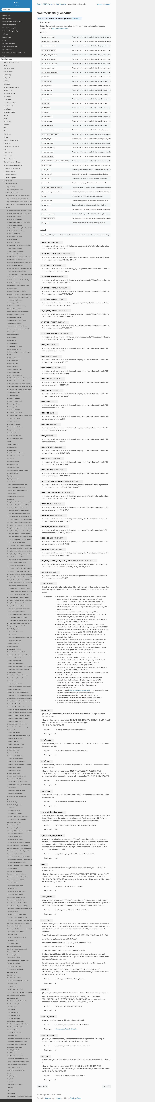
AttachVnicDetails (12, 331)
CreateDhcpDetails (12, 882)
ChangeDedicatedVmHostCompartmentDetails (19, 551)
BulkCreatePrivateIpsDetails (14, 401)
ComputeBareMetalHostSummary (16, 657)
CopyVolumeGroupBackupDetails (16, 796)
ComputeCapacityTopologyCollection (17, 675)
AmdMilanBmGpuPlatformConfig (16, 259)
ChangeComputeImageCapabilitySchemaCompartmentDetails (19, 539)
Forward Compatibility (9, 24)
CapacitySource (11, 493)
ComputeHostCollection (13, 732)
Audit (5, 118)
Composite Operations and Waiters (13, 53)
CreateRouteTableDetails (14, 963)
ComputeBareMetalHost (13, 649)
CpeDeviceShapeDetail (13, 810)
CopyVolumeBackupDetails (14, 793)
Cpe (8, 799)
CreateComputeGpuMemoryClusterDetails (18, 856)
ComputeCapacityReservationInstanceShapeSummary (19, 666)
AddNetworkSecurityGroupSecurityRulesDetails (19, 228)
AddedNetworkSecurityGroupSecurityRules (19, 245)
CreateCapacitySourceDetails (15, 833)
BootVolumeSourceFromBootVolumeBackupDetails (19, 381)
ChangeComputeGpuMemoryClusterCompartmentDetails (19, 528)
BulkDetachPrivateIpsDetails (15, 427)
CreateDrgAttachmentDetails (15, 885)
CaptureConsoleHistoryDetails (15, 496)
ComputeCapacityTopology (14, 672)
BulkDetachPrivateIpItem (14, 424)
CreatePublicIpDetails (13, 955)
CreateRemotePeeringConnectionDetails (18, 960)
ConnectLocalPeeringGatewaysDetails (17, 781)
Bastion (6, 124)
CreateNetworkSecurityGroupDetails (17, 949)
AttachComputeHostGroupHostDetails (17, 311)
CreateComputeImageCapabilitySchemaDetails (19, 865)
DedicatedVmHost (12, 1035)
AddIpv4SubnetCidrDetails (14, 225)
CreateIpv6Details (12, 934)
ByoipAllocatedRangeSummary (15, 455)
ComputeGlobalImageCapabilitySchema (18, 692)
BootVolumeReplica (12, 366)
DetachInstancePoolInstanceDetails (17, 1064)
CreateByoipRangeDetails (14, 828)
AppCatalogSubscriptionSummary (16, 305)
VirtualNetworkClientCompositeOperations (18, 204)
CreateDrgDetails (11, 888)
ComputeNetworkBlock (13, 773)
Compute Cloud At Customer (13, 165)
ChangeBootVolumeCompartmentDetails (18, 504)
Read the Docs (75, 1098)
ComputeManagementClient (14, 189)
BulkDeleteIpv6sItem (12, 407)
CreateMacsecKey (12, 940)
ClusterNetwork (11, 634)
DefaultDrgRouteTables (13, 1050)
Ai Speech (7, 78)
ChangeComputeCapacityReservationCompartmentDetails (19, 519)
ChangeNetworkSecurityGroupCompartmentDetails (19, 582)
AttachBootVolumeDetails (14, 308)
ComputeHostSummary (13, 750)
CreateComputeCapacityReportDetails (17, 845)
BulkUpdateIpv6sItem (13, 432)
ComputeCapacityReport (14, 660)
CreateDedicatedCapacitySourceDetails (18, 877)
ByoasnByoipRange (12, 444)
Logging (4, 40)
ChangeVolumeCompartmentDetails (17, 617)
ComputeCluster (11, 680)
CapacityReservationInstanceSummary (17, 490)
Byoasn (9, 441)
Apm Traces (7, 109)
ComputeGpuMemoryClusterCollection (18, 706)
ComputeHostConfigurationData (16, 738)
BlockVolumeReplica (12, 343)
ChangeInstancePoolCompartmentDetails (18, 571)
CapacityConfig (11, 481)
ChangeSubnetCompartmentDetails (17, 603)
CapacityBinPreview (12, 479)
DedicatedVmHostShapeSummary (16, 1044)
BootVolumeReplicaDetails (14, 369)
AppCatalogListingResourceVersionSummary (19, 297)
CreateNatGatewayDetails (14, 946)
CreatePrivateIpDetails (13, 952)
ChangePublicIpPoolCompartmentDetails (18, 588)
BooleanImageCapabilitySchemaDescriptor (19, 352)
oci (16, 3)
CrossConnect (11, 1009)
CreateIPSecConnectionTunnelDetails (17, 903)
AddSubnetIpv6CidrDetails (14, 236)
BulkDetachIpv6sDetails (13, 418)
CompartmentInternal (13, 643)
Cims (5, 149)
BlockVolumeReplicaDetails (14, 346)
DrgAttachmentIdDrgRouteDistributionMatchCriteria (19, 1096)
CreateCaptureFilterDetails (14, 836)
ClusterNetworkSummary (14, 640)
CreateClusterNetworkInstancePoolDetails (18, 842)
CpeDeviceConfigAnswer (14, 802)
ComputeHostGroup (12, 741)
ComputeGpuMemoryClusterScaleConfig (18, 715)
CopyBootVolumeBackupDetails (16, 790)
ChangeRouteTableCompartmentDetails (18, 594)
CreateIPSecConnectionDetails (15, 900)
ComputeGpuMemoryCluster (15, 703)
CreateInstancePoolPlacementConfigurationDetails (19, 929)
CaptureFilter (10, 499)
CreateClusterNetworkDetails (15, 839)
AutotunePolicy (11, 337)
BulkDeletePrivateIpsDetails (14, 412)
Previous (43, 1086)
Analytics (7, 84)
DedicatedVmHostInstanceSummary (17, 1041)
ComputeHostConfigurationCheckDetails (18, 735)
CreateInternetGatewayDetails (15, 931)
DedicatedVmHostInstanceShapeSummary (18, 1038)
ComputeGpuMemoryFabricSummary (17, 727)
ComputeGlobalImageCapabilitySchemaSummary (19, 695)
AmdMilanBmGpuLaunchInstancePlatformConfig (19, 256)
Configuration (6, 18)
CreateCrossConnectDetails (14, 871)
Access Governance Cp (11, 62)
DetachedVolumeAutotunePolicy (16, 1070)
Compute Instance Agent (12, 168)
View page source (103, 4)
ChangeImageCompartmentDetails (16, 562)
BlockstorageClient (11, 183)
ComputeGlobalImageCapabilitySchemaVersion (19, 698)
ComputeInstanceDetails (14, 767)
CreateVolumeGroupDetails (14, 1004)
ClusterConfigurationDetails (14, 631)
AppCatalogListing (12, 288)
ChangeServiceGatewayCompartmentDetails (19, 600)
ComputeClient (10, 187)
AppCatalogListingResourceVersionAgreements (19, 294)
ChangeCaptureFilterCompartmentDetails (18, 513)
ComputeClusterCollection (14, 683)
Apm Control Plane (10, 103)
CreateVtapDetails (12, 1006)
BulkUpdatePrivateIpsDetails (15, 438)
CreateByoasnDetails (12, 825)
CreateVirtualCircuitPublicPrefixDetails (17, 980)
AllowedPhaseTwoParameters (15, 254)
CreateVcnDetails (11, 975)
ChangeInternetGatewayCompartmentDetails (19, 574)
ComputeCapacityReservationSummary (18, 669)
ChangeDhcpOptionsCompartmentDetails (18, 554)
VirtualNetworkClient (11, 193)
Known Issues (6, 37)
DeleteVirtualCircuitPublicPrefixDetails (17, 1058)
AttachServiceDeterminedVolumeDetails (18, 329)
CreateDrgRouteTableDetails (15, 894)
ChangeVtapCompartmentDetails (16, 626)
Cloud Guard (8, 156)
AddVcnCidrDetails (12, 239)
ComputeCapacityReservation (15, 663)
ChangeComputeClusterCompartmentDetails (19, 525)
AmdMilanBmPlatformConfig (15, 265)
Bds (5, 131)
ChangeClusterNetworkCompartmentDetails (19, 516)
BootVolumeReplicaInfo (13, 372)
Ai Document (8, 71)
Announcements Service (11, 87)
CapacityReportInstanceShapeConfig (17, 484)
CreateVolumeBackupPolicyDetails (16, 995)
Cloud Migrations (9, 159)
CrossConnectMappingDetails (15, 1021)
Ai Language (7, 75)
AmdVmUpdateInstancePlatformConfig (18, 285)
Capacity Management (11, 140)
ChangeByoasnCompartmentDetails (17, 507)
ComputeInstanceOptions (14, 770)
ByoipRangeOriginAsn (13, 464)
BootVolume (10, 355)
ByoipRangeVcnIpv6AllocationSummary (18, 470)
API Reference (7, 59)
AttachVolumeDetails (13, 334)
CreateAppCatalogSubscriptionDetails (17, 816)
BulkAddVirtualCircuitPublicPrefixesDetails (19, 389)
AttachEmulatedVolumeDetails (15, 314)
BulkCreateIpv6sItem (12, 395)
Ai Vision (6, 81)
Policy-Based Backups (60, 28)
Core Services (8, 181)
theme (58, 1098)
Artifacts (6, 115)
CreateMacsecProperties (13, 943)
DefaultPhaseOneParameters (15, 1053)
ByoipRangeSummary (13, 467)
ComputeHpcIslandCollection (15, 755)
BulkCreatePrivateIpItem (13, 398)
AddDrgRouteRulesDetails (14, 219)
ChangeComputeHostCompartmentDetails (18, 533)
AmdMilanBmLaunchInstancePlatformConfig (19, 262)
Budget (6, 137)
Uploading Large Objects (10, 46)
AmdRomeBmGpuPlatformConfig (16, 271)
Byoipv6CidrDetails (12, 473)
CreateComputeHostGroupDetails (16, 862)
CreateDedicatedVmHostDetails (15, 879)
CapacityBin (10, 476)
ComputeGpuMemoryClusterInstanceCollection (19, 709)
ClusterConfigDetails (12, 629)
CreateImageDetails (12, 911)
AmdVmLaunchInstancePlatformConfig (18, 280)
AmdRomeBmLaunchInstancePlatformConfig (19, 274)
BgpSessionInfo (11, 340)
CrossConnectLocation (13, 1015)
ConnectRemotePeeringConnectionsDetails (19, 784)
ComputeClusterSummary (14, 689)
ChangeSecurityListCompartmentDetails (18, 597)
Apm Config (7, 100)
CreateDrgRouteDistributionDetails (16, 891)
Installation (6, 15)
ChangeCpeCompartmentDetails (16, 542)
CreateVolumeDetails (12, 998)
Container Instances (10, 174)
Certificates (7, 143)
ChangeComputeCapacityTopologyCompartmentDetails (19, 522)
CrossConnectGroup (12, 1012)
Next (106, 1086)
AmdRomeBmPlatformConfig (15, 277)
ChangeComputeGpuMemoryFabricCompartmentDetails (19, 530)
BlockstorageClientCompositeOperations (17, 195)
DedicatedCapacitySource (14, 1032)
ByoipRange (10, 458)
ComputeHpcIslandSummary (15, 758)
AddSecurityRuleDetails (13, 233)
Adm (5, 65)
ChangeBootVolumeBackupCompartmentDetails (19, 502)
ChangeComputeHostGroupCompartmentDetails (19, 536)
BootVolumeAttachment (13, 357)
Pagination (5, 56)
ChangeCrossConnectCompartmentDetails (18, 545)
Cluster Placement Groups (12, 162)
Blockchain (7, 134)
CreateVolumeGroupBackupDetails (16, 1001)
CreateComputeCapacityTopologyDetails (18, 851)
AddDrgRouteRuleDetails (14, 216)
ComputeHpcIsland (12, 753)
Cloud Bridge (8, 153)
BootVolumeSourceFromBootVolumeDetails (19, 383)
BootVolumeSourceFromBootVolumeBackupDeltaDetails (19, 378)
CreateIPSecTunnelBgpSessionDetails (17, 905)
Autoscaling (7, 121)
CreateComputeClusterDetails (15, 853)
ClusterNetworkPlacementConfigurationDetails (19, 637)
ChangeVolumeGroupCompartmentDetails (18, 623)
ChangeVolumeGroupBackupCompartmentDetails (19, 620)
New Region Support (9, 28)
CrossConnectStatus (12, 1029)
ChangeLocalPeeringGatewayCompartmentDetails (19, 577)
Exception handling (8, 43)
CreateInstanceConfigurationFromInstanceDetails (19, 920)
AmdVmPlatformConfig (13, 282)
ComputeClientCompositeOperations (16, 199)
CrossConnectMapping (13, 1018)
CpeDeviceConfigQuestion (14, 805)
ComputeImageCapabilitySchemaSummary (19, 764)
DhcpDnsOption (11, 1076)
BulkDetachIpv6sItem (13, 421)
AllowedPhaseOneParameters (15, 251)
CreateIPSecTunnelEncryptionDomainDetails (19, 908)
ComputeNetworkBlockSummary (16, 779)
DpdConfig (10, 1087)
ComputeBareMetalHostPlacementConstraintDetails (19, 654)
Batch (5, 128)
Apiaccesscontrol (9, 93)
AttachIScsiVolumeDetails (14, 317)
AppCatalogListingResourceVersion (16, 291)
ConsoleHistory (11, 787)
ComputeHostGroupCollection (15, 744)
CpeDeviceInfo (11, 807)
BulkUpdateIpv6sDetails (13, 430)
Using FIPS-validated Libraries (12, 21)
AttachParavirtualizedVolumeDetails (17, 326)
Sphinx (47, 1098)
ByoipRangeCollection (13, 461)
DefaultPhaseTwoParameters (15, 1055)
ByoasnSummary (11, 450)
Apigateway (7, 96)
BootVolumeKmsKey (12, 363)
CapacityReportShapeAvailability (16, 487)
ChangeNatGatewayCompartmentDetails (18, 580)
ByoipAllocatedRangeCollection (16, 453)
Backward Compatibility (10, 31)
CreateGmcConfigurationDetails (16, 897)
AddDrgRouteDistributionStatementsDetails (19, 213)
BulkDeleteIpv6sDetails (13, 404)
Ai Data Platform (9, 68)
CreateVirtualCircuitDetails (14, 978)
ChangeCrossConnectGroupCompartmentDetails (19, 548)
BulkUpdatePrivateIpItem (14, 435)
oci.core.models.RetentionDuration (66, 1029)
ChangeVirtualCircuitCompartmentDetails (18, 608)
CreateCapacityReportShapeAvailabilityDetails (19, 830)
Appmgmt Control (9, 112)
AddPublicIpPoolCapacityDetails (16, 231)
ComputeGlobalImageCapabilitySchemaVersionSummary (19, 701)
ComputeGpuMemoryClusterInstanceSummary (19, 712)
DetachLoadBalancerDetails (14, 1067)
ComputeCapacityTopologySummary (17, 678)
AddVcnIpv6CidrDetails (13, 242)
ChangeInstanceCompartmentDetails (17, 565)
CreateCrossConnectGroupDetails (16, 874)
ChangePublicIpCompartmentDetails (17, 585)
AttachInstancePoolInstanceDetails (16, 320)
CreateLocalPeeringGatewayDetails (16, 937)
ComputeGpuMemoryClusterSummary (17, 718)
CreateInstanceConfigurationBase (16, 914)
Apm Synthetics (9, 106)
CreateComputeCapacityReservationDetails (19, 848)
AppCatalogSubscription (14, 303)
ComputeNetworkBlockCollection (16, 776)
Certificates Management (12, 146)
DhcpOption (10, 1078)
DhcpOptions (11, 1081)
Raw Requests (7, 49)
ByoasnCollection (12, 447)
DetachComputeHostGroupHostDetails (18, 1061)
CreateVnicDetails (12, 986)
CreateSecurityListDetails (14, 966)
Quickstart (5, 34)
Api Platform (8, 90)
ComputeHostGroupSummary (15, 747)
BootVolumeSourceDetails (14, 375)
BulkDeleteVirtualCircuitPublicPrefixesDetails (19, 415)
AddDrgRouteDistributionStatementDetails (19, 210)
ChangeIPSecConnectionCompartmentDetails (19, 559)
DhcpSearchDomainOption (14, 1084)
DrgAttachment (11, 1093)
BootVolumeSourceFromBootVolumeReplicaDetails (19, 386)
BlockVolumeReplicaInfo (14, 349)
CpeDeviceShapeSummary (14, 813)
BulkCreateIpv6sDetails (13, 392)
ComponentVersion (12, 646)
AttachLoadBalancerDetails (14, 323)
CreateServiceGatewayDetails (15, 969)
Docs (39, 4)
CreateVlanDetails (12, 983)
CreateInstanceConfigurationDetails (17, 917)
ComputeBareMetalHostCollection (16, 652)
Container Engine (9, 171)
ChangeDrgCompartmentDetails (16, 556)
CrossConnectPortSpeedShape (15, 1027)
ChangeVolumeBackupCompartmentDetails (19, 614)
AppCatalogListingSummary (14, 300)
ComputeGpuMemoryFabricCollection (17, 724)
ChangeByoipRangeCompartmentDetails (18, 510)
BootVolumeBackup (12, 360)
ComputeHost (11, 729)
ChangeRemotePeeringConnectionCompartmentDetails (19, 591)
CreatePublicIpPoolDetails (14, 957)
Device (9, 1073)
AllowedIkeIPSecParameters (14, 248)
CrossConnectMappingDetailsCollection (18, 1024)
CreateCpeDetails (12, 868)
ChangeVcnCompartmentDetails (16, 606)
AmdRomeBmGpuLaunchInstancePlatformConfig (19, 268)
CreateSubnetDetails (12, 972)
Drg (8, 1090)
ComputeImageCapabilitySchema (16, 761)
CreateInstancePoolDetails (14, 926)
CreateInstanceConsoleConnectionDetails (18, 923)
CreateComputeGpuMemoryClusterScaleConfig (19, 859)
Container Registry (10, 177)
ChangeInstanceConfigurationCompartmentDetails (19, 568)
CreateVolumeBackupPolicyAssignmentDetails (19, 992)
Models (7, 207)
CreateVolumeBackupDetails (15, 989)
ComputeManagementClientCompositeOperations (18, 201)
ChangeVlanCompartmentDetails (16, 611)
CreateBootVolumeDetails (14, 822)
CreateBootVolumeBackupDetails (16, 819)
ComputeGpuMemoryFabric (15, 721)
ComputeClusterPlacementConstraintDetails (19, 686)
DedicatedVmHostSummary (14, 1047)
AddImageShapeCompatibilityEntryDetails (18, 222)
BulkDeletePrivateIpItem (13, 409)
